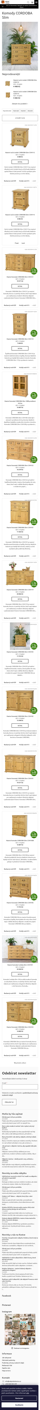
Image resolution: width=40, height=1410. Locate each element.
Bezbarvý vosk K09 (10, 181)
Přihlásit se (9, 1102)
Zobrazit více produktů (19, 104)
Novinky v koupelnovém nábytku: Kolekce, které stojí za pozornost (20, 1238)
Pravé (17, 243)
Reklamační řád (7, 1365)
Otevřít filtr (20, 118)
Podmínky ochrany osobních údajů (13, 1363)
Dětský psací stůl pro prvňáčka (11, 1117)
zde (27, 1393)
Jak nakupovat (6, 1357)
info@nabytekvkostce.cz (13, 1381)
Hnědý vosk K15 (24, 181)
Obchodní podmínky (8, 1360)
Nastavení (19, 1398)
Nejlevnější (16, 111)
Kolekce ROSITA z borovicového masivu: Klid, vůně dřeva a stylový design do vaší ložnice (18, 1208)
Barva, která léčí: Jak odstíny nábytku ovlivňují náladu (19, 1137)
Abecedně (30, 111)
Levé (23, 243)
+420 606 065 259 (11, 1384)
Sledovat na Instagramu (21, 1348)
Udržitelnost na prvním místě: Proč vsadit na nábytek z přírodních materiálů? (19, 1177)
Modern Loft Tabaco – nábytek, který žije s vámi (17, 1196)
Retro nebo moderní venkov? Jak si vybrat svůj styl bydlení (18, 1127)
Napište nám (6, 1368)
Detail (20, 162)
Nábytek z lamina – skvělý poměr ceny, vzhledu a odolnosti (17, 1160)
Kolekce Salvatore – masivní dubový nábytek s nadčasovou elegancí (16, 1269)
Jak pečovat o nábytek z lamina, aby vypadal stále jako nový (19, 1147)
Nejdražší (23, 111)
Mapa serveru (6, 1370)
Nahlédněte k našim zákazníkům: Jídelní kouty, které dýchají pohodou (19, 1258)
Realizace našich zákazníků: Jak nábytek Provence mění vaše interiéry (20, 1280)
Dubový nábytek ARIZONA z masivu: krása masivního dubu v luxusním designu (18, 1219)
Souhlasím (19, 1405)
